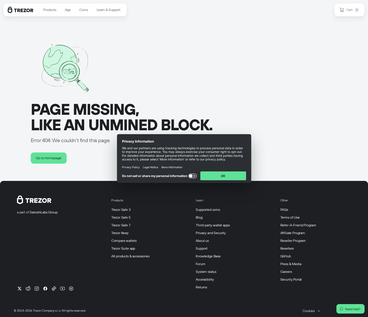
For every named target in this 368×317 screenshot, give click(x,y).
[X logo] (19, 288)
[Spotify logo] (71, 288)
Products (49, 10)
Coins (83, 10)
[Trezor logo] (20, 10)
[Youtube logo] (62, 288)
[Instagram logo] (36, 288)
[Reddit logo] (28, 288)
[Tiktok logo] (53, 288)
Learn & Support (109, 10)
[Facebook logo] (45, 288)
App (68, 10)
